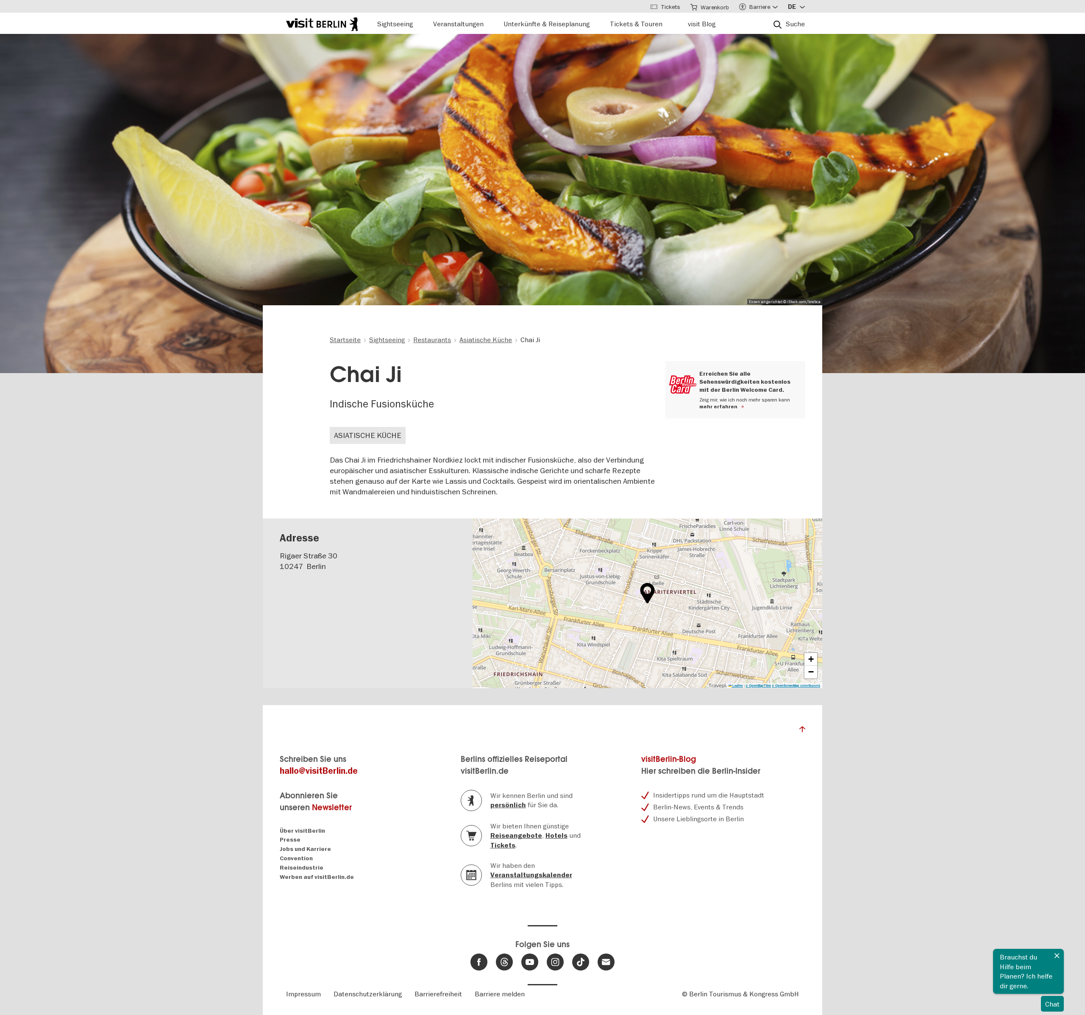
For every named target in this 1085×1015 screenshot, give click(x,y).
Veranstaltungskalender (531, 875)
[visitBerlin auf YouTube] (529, 962)
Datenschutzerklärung (368, 994)
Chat (1052, 1004)
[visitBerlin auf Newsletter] (606, 962)
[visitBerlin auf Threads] (504, 962)
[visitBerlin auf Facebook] (478, 962)
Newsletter (332, 807)
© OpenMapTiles (758, 685)
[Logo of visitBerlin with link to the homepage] (322, 23)
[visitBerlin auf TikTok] (580, 962)
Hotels (556, 835)
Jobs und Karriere (305, 849)
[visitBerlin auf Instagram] (555, 962)
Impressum (303, 994)
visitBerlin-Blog (668, 759)
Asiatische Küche (367, 435)
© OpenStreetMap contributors (796, 685)
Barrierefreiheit (438, 994)
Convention (296, 858)
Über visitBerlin (302, 830)
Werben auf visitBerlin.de (317, 877)
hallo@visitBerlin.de (319, 771)
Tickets (502, 845)
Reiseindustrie (301, 867)
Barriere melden (500, 994)
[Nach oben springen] (802, 731)
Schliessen (1057, 955)
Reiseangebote (516, 835)
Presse (290, 839)
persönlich (508, 805)
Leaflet (737, 685)
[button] (647, 593)
